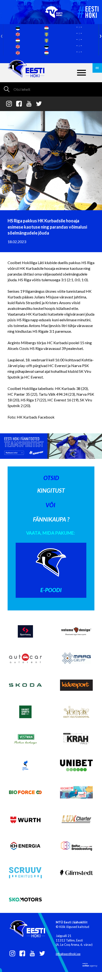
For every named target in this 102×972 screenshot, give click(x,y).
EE (97, 68)
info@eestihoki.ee (68, 954)
